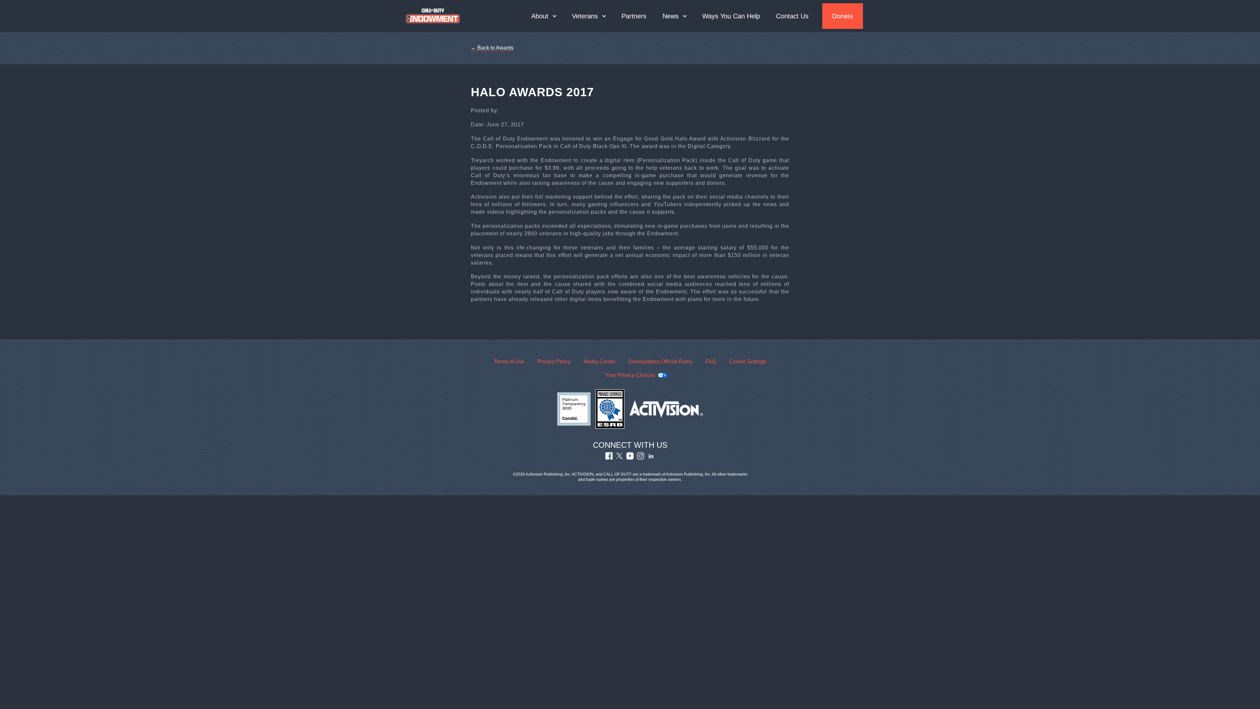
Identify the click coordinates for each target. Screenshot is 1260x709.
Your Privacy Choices (630, 375)
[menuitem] (543, 16)
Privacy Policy (554, 361)
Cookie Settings (747, 361)
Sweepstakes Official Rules (660, 361)
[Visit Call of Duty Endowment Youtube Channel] (630, 458)
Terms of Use (509, 361)
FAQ (710, 361)
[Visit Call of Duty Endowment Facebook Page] (609, 458)
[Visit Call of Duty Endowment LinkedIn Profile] (651, 458)
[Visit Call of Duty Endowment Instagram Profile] (640, 458)
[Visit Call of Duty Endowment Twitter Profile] (619, 458)
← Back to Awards (492, 48)
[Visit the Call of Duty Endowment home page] (433, 16)
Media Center (599, 361)
